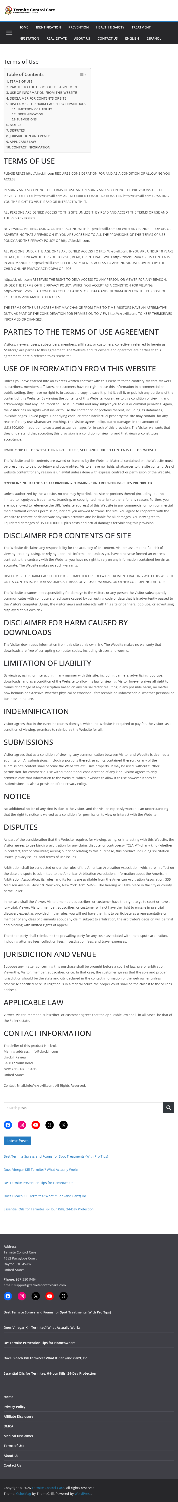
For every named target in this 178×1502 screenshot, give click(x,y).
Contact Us (108, 38)
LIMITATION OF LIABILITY (34, 109)
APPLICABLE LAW (23, 141)
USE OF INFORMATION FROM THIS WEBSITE (43, 92)
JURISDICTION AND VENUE (30, 136)
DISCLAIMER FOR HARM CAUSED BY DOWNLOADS (48, 104)
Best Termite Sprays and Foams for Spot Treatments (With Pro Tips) (56, 1156)
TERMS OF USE (21, 81)
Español (153, 38)
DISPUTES (17, 130)
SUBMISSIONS (27, 119)
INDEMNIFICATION (30, 114)
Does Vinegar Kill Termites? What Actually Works (41, 1169)
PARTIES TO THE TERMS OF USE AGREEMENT (44, 87)
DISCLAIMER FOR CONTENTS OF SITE (38, 98)
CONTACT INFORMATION (31, 147)
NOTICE (16, 125)
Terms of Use (14, 1445)
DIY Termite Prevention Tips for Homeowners (38, 1183)
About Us (82, 38)
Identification (48, 27)
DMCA (8, 1426)
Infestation (29, 38)
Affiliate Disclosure (18, 1416)
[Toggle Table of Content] (80, 75)
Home (24, 27)
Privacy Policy (14, 1406)
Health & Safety (110, 27)
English (132, 38)
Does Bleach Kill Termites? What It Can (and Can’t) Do (45, 1196)
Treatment (141, 27)
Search (168, 1108)
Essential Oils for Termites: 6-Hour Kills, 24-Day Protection (49, 1209)
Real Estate (57, 38)
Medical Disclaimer (18, 1436)
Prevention (78, 27)
